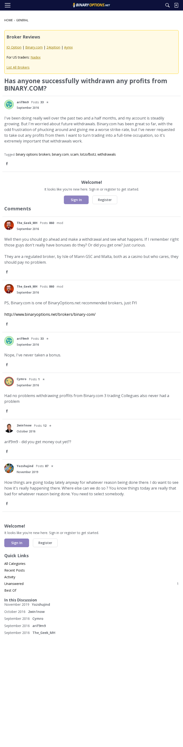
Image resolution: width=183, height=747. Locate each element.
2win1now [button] (24, 425)
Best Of (10, 590)
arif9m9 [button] (23, 102)
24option (53, 47)
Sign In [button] (76, 199)
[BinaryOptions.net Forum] (91, 5)
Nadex (35, 57)
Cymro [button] (21, 379)
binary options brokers (33, 154)
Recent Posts (14, 570)
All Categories (14, 563)
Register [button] (105, 199)
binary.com (60, 154)
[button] (9, 104)
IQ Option (13, 47)
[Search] (167, 5)
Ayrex (68, 47)
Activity (9, 577)
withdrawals (106, 154)
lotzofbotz (88, 154)
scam (74, 154)
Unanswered (91, 583)
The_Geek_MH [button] (27, 223)
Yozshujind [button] (25, 466)
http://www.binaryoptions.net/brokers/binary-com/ (50, 314)
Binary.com (34, 47)
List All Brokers (18, 67)
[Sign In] (176, 5)
